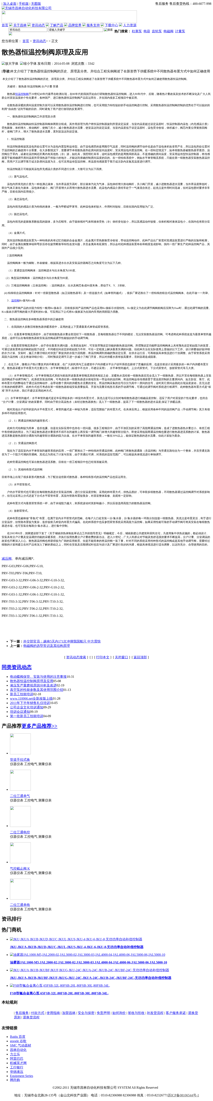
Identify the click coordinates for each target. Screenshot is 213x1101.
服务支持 (93, 25)
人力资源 (129, 25)
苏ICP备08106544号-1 (183, 1095)
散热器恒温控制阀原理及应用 (31, 681)
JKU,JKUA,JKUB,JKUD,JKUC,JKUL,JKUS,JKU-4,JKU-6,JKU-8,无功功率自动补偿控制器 (77, 947)
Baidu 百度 (17, 1036)
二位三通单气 (20, 796)
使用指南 (53, 1013)
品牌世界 (75, 25)
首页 (5, 25)
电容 (147, 31)
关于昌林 (20, 25)
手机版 (24, 3)
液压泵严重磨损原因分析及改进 (33, 685)
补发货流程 (155, 1013)
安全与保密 (86, 1013)
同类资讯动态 (17, 667)
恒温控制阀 (22, 94)
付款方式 (37, 1013)
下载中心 (111, 25)
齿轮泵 (157, 31)
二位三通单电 (20, 905)
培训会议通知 (20, 711)
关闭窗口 (121, 657)
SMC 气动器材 (20, 1045)
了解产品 (56, 25)
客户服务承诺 (176, 1013)
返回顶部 (140, 657)
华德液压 (16, 1071)
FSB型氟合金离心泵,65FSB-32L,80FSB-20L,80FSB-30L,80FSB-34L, (59, 993)
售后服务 (22, 1013)
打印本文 (102, 657)
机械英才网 (18, 1063)
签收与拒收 (136, 1013)
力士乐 (15, 1054)
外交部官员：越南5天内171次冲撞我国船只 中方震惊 (62, 641)
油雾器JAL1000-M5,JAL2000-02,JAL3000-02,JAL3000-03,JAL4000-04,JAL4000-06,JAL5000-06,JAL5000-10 (88, 962)
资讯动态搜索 (76, 657)
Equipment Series (21, 1076)
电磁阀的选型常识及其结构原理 (46, 645)
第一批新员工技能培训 (26, 716)
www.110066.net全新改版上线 (31, 698)
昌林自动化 (18, 1050)
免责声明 (103, 1013)
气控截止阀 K (20, 868)
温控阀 (15, 300)
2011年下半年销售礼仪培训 (30, 703)
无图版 (36, 3)
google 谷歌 (18, 1041)
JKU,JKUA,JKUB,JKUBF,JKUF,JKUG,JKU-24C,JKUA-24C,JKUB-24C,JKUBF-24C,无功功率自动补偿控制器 (90, 978)
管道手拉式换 (20, 759)
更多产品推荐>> (39, 726)
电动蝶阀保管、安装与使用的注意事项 (38, 676)
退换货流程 (31, 1017)
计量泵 (180, 31)
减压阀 (7, 558)
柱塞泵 (137, 31)
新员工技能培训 (21, 694)
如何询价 (119, 1013)
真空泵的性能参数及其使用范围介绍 (36, 690)
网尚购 (15, 1080)
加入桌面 (9, 3)
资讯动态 (38, 25)
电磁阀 (168, 31)
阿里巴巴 (16, 1058)
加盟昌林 (69, 1013)
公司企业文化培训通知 (26, 707)
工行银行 (16, 1067)
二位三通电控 (20, 832)
